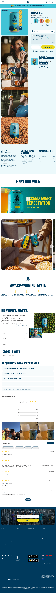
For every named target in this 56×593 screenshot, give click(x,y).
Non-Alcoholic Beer (5, 535)
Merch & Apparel (4, 544)
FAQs (43, 535)
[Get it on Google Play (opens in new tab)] (34, 560)
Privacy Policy (11, 575)
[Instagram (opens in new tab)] (2, 556)
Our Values (17, 541)
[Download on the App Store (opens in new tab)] (34, 557)
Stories (29, 532)
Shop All (3, 532)
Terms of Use (4, 575)
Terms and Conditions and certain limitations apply (30, 6)
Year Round (33, 17)
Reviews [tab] (6, 443)
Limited (39, 17)
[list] (28, 246)
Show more (28, 499)
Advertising (3, 579)
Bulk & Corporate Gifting (6, 541)
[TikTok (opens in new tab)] (2, 559)
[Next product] (54, 23)
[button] (3, 2)
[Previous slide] (26, 300)
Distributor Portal (45, 564)
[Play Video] (28, 198)
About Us (17, 532)
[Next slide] (52, 246)
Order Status (44, 544)
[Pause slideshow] (2, 297)
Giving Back (17, 535)
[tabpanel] (28, 474)
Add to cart (43, 63)
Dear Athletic (31, 541)
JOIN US (28, 520)
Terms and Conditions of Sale (23, 575)
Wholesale (44, 563)
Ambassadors (31, 538)
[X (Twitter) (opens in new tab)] (8, 556)
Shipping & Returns (46, 541)
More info (43, 66)
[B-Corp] (18, 560)
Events (29, 535)
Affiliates (49, 563)
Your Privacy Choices (14, 579)
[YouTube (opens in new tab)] (11, 555)
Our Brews (17, 538)
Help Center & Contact (46, 532)
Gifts (2, 547)
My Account (44, 538)
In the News (17, 544)
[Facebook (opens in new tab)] (5, 556)
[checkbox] (35, 448)
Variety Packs (45, 17)
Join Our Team (31, 544)
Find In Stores (4, 550)
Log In (52, 42)
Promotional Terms (35, 575)
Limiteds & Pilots (5, 538)
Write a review (50, 442)
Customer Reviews (18, 547)
